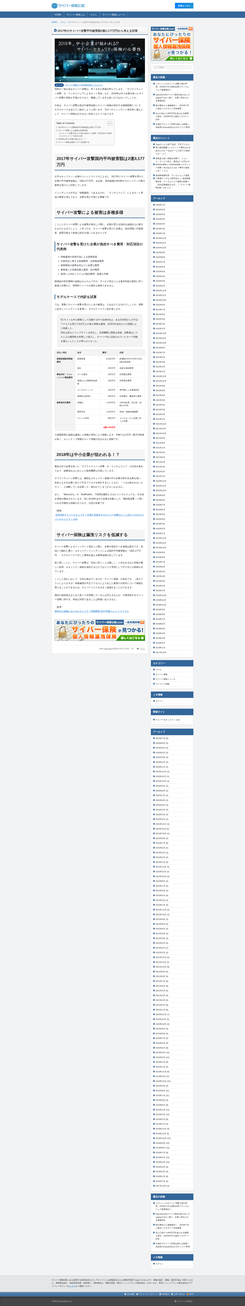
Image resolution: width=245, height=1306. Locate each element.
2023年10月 (161, 343)
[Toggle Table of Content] (108, 123)
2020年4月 (160, 519)
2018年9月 (160, 609)
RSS (191, 1294)
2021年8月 (160, 443)
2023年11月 (161, 338)
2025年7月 (160, 262)
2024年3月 (160, 319)
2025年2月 (160, 286)
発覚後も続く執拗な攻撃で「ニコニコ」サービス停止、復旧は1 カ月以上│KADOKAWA (173, 161)
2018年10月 (161, 605)
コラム (93, 14)
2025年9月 (160, 252)
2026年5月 (160, 214)
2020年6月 (160, 509)
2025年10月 (161, 248)
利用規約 (165, 1294)
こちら (72, 1286)
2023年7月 (160, 352)
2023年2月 (160, 367)
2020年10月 (161, 490)
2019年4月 (160, 576)
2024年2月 (160, 324)
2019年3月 (160, 581)
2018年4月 (160, 633)
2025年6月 (160, 267)
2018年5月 (160, 628)
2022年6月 (160, 395)
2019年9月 (160, 552)
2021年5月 (160, 457)
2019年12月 (161, 538)
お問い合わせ (179, 1294)
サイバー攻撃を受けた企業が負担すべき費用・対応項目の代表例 (87, 133)
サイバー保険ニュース (114, 14)
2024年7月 (160, 309)
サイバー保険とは (76, 14)
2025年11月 (161, 243)
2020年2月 (160, 528)
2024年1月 (160, 328)
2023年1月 (160, 371)
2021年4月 (160, 462)
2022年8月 (160, 390)
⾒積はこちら (184, 6)
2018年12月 (161, 595)
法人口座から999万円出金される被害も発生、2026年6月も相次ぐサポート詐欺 (172, 116)
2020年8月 (160, 500)
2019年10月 (161, 547)
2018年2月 (160, 643)
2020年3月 (160, 524)
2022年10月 (161, 381)
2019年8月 (160, 557)
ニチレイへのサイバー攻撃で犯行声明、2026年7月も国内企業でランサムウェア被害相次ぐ (172, 87)
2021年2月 (160, 471)
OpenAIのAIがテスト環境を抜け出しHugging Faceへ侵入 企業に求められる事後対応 (172, 98)
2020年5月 (160, 514)
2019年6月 (160, 567)
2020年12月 (161, 481)
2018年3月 (160, 638)
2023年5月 (160, 357)
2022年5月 (160, 400)
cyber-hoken (108, 649)
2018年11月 (161, 600)
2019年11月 (161, 543)
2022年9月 (160, 386)
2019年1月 (160, 590)
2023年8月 (160, 348)
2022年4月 (160, 405)
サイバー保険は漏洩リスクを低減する (73, 142)
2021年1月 (160, 476)
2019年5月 (160, 571)
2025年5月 (160, 271)
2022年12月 (161, 376)
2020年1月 (160, 533)
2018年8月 (160, 614)
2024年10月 (161, 300)
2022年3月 (160, 409)
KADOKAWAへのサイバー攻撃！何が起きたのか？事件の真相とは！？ (173, 167)
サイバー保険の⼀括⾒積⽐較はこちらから (84, 85)
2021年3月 (160, 467)
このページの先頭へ (184, 1301)
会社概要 (130, 1294)
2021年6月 (160, 452)
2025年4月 (160, 276)
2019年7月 (160, 562)
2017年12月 (161, 652)
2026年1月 (160, 233)
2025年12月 (161, 238)
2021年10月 (161, 433)
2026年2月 (160, 229)
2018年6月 (160, 624)
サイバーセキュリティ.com (168, 720)
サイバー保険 (161, 674)
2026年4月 (160, 219)
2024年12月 (161, 290)
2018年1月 (160, 647)
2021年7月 (160, 448)
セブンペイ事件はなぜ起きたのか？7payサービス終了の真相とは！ (173, 150)
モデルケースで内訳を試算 (72, 136)
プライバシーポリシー (148, 1294)
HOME (57, 14)
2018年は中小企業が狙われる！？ (72, 139)
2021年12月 (161, 424)
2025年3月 (160, 281)
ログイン (159, 701)
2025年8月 (160, 257)
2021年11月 (161, 428)
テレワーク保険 (162, 684)
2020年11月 (161, 486)
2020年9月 (160, 495)
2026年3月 (160, 224)
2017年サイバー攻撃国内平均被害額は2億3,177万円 (79, 127)
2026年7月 (160, 205)
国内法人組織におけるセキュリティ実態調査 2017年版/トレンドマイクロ (92, 611)
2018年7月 (160, 619)
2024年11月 (161, 295)
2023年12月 (161, 333)
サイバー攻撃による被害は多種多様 (73, 130)
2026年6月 (160, 209)
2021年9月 (160, 438)
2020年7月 (160, 505)
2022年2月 (160, 414)
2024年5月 (160, 314)
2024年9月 (160, 305)
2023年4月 (160, 362)
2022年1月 (160, 419)
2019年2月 (160, 586)
